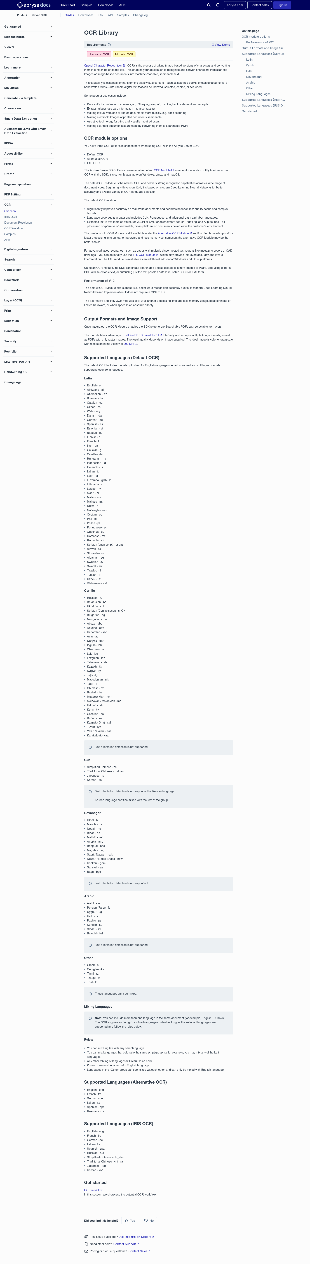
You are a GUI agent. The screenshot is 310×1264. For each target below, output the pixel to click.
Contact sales (259, 5)
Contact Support (124, 1244)
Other (250, 88)
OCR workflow (93, 1190)
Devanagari (254, 77)
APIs (122, 5)
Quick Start (67, 5)
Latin (249, 59)
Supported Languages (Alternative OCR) (265, 99)
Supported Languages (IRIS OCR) (265, 105)
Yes (132, 1220)
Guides (69, 15)
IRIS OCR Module (144, 255)
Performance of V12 (260, 42)
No (152, 1220)
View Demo (222, 44)
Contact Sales (137, 1251)
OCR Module (162, 170)
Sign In (282, 5)
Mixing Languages (258, 94)
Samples (86, 5)
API (110, 15)
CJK (249, 71)
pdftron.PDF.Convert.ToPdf (142, 335)
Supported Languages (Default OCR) (265, 54)
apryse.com (235, 5)
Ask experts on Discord (135, 1237)
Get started (249, 111)
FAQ (101, 15)
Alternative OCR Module (173, 233)
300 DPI (129, 344)
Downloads (105, 5)
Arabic (250, 82)
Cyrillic (250, 65)
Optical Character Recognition (103, 65)
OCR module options (256, 36)
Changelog (140, 15)
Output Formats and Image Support (265, 48)
